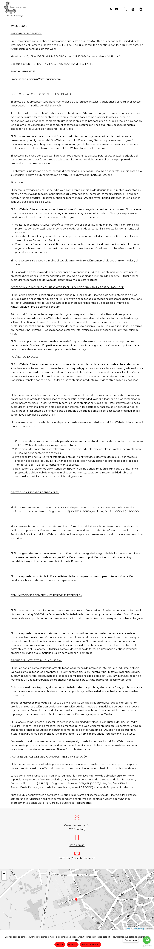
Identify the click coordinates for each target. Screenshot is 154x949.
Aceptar (60, 944)
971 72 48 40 (77, 845)
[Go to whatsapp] (147, 940)
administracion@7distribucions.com (39, 79)
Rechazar (72, 944)
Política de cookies (91, 944)
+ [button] (4, 873)
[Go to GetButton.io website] (147, 946)
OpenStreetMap (138, 928)
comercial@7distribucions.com (77, 858)
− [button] (4, 878)
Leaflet (127, 928)
